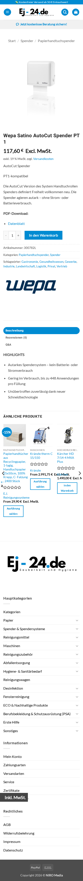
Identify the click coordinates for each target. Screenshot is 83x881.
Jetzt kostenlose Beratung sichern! (43, 24)
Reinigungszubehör (18, 654)
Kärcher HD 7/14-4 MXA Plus (65, 457)
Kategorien (11, 612)
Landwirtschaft (25, 266)
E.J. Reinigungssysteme (16, 495)
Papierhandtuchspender (56, 41)
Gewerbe (71, 261)
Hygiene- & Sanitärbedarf (22, 671)
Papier (8, 620)
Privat (51, 266)
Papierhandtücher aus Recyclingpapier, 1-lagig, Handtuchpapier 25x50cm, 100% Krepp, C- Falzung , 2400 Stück (15, 467)
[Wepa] (31, 287)
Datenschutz (13, 850)
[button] (7, 12)
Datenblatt (16, 223)
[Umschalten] (77, 620)
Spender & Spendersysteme (24, 629)
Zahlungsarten (14, 765)
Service (8, 782)
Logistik (41, 266)
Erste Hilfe (11, 722)
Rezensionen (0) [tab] (16, 338)
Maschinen (11, 646)
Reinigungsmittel (16, 637)
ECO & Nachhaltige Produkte (25, 705)
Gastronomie (29, 261)
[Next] (79, 482)
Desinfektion (13, 688)
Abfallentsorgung (16, 663)
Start (12, 41)
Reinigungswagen (16, 679)
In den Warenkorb (43, 235)
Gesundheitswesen (51, 261)
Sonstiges (10, 731)
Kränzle (35, 470)
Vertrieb (62, 266)
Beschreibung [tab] (15, 331)
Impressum (11, 841)
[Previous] (3, 482)
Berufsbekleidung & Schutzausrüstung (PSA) (37, 714)
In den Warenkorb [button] (67, 488)
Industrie (9, 266)
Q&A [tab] (9, 345)
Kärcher (62, 474)
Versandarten (13, 773)
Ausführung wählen (13, 511)
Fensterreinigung (16, 696)
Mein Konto (12, 756)
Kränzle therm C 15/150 (41, 455)
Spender (27, 41)
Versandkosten (43, 159)
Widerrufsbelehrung (18, 833)
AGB (7, 824)
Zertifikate (11, 790)
